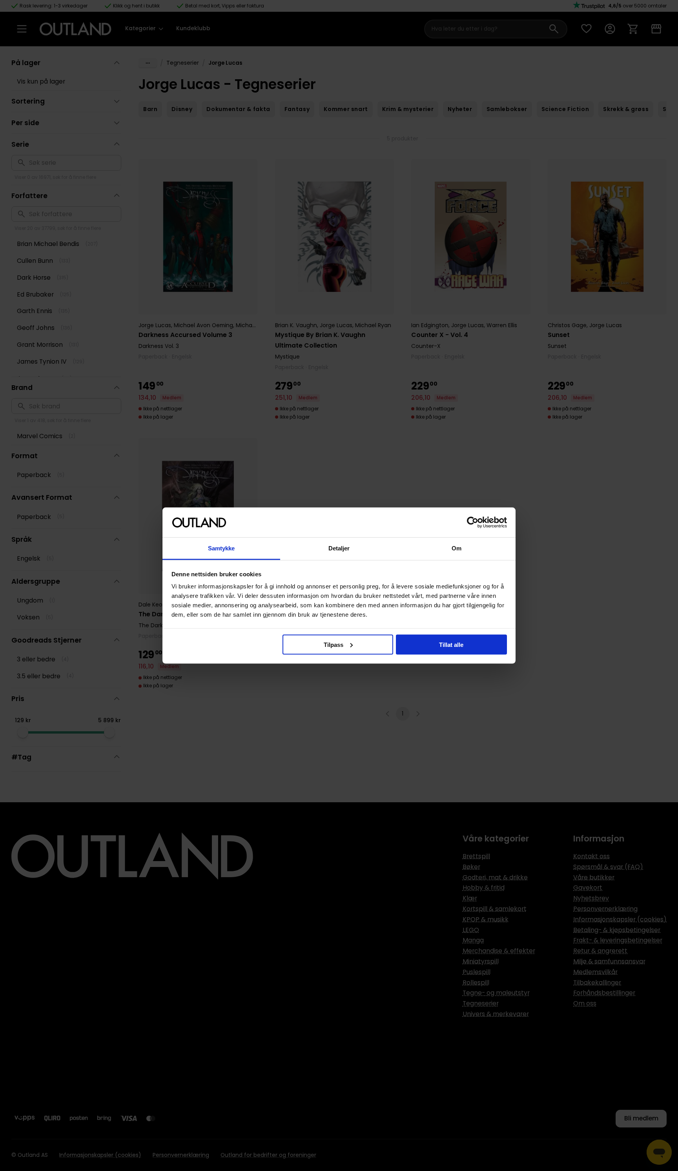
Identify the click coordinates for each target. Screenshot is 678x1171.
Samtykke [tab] (221, 548)
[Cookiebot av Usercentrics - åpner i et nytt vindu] (472, 522)
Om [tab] (456, 548)
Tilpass (333, 644)
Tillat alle (451, 644)
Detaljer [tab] (339, 548)
